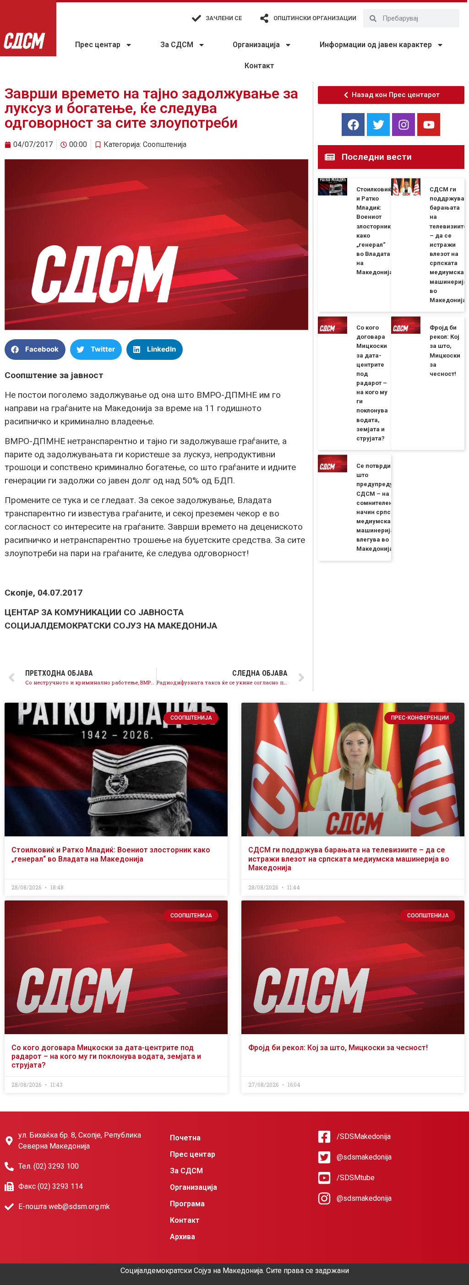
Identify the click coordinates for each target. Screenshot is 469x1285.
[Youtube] (428, 124)
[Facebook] (353, 124)
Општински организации (314, 18)
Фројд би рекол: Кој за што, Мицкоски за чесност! (338, 1047)
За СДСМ (176, 44)
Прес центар (97, 44)
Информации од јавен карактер (376, 44)
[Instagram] (403, 124)
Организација (256, 44)
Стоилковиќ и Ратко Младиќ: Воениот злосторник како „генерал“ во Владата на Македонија (110, 854)
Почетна (185, 1137)
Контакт (259, 65)
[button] (35, 349)
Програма (187, 1203)
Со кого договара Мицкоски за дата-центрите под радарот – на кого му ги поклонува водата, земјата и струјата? (372, 383)
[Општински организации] (264, 18)
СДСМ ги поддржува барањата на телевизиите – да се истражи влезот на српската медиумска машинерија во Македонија (448, 245)
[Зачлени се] (196, 18)
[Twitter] (378, 124)
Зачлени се (224, 18)
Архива (182, 1236)
